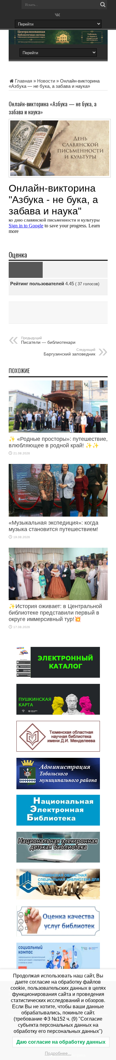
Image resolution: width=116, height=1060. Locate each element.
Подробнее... (58, 1053)
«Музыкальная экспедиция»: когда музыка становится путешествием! (53, 526)
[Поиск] (103, 4)
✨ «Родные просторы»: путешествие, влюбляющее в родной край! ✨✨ (58, 442)
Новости (46, 80)
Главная (23, 80)
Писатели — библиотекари (48, 340)
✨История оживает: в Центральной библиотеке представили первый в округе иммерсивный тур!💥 (55, 612)
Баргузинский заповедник (69, 352)
